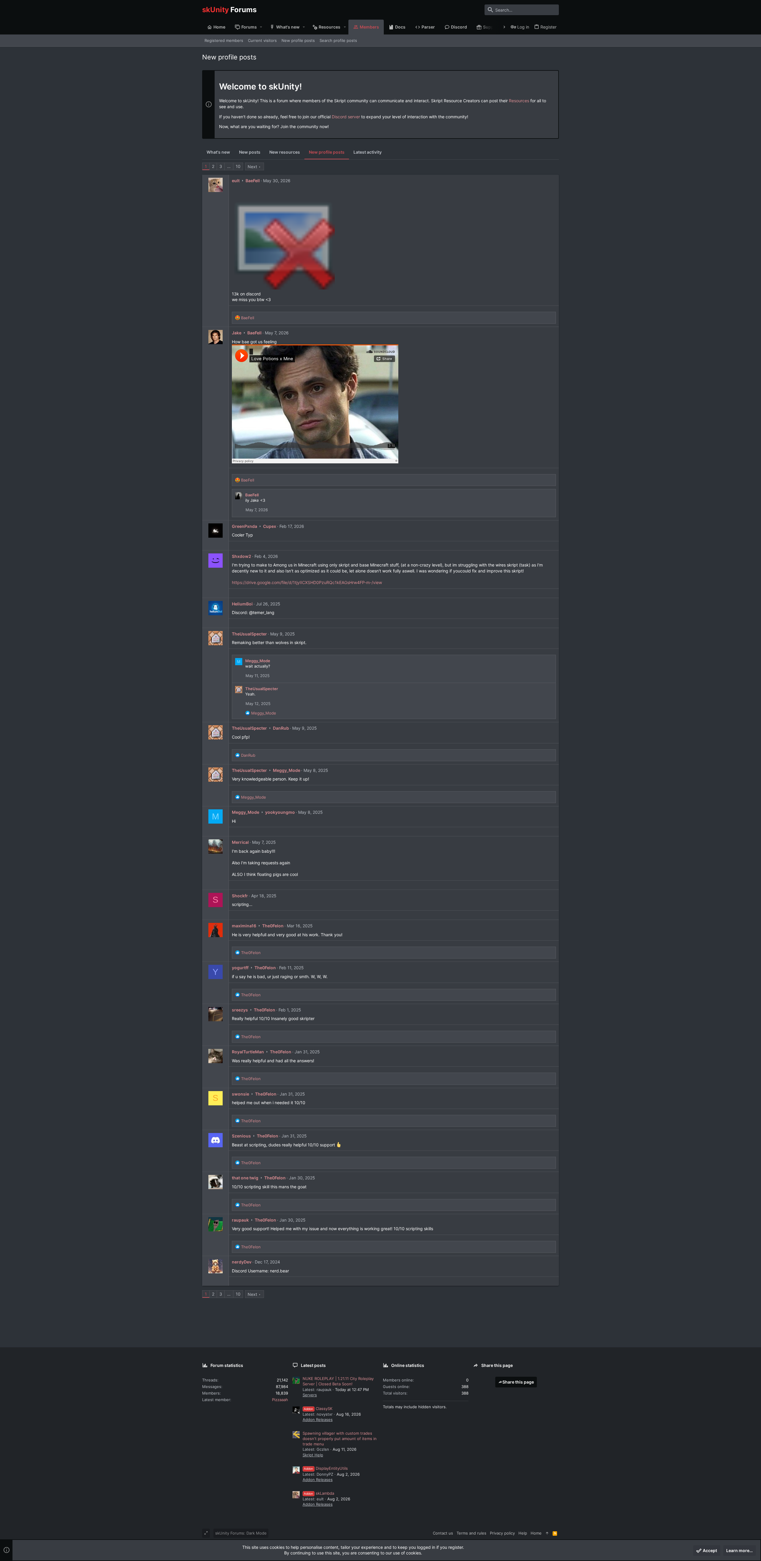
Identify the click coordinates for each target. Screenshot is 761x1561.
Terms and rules (471, 1533)
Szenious (241, 1135)
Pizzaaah (280, 1399)
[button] (261, 27)
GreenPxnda (244, 526)
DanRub (281, 728)
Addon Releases (318, 1419)
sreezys (240, 1009)
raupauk (240, 1219)
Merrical (240, 842)
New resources (284, 152)
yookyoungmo (280, 812)
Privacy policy (502, 1533)
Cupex (269, 526)
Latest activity (367, 152)
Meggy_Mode (257, 660)
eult (236, 180)
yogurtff (240, 967)
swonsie (240, 1093)
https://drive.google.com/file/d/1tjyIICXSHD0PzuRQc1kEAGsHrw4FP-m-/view (307, 582)
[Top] (547, 1533)
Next (252, 166)
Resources (519, 100)
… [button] (229, 166)
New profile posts (327, 152)
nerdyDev (241, 1261)
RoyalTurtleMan (248, 1051)
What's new (218, 152)
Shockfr (240, 895)
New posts (249, 152)
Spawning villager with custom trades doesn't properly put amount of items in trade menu (340, 1438)
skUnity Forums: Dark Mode (241, 1533)
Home (536, 1533)
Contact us (443, 1533)
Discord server (346, 116)
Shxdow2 (241, 556)
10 (238, 166)
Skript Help (313, 1455)
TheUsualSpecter (249, 633)
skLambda (319, 1493)
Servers (310, 1394)
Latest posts (313, 1365)
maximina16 (244, 925)
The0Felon (273, 925)
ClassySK (318, 1408)
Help (522, 1533)
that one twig (245, 1177)
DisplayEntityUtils (326, 1468)
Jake (236, 332)
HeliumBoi (242, 603)
